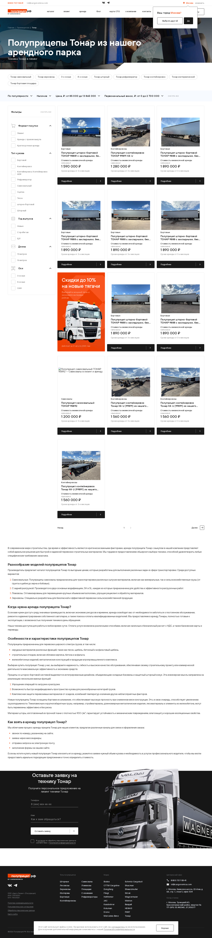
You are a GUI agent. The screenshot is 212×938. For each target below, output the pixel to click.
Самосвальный (24, 185)
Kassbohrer (109, 904)
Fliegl (106, 893)
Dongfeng (108, 889)
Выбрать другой (170, 21)
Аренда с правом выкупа (29, 139)
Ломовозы (86, 885)
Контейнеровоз (24, 166)
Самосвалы (86, 881)
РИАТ (127, 912)
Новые (20, 226)
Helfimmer (108, 896)
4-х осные (83, 76)
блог (99, 11)
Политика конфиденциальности (20, 903)
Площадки (86, 889)
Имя (33, 815)
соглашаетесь (118, 927)
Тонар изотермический (183, 76)
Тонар (128, 916)
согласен (41, 840)
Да (188, 21)
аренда (82, 11)
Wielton (128, 900)
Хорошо (165, 928)
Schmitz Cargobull (133, 881)
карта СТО (115, 11)
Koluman (108, 908)
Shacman (129, 885)
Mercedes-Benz (111, 916)
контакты (146, 11)
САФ (19, 288)
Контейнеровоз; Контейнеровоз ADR (32, 172)
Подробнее (66, 181)
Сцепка (20, 192)
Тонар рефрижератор (126, 76)
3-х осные (66, 76)
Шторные (64, 881)
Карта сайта (13, 914)
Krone (106, 912)
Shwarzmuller (131, 889)
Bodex (106, 881)
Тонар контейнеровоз (154, 76)
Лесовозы (64, 885)
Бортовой (21, 160)
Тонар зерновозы (46, 76)
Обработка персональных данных (21, 910)
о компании (130, 11)
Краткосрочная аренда (28, 145)
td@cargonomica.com (37, 3)
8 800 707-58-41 (15, 3)
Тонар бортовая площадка (23, 83)
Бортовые (64, 896)
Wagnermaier (131, 896)
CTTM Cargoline (111, 885)
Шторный (21, 210)
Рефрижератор (24, 179)
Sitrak (128, 893)
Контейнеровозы (68, 900)
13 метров (22, 254)
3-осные (21, 275)
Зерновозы (65, 889)
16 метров (22, 260)
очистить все (173, 96)
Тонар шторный (101, 76)
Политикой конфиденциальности (62, 843)
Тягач (20, 198)
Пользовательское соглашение (21, 907)
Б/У (19, 238)
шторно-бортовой (25, 204)
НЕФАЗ (128, 908)
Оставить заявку (43, 831)
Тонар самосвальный (20, 76)
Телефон (35, 800)
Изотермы (65, 893)
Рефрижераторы (89, 896)
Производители (23, 28)
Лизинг (20, 133)
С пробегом (23, 232)
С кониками (86, 893)
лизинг (66, 11)
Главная (11, 28)
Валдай (128, 904)
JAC (105, 900)
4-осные (21, 282)
